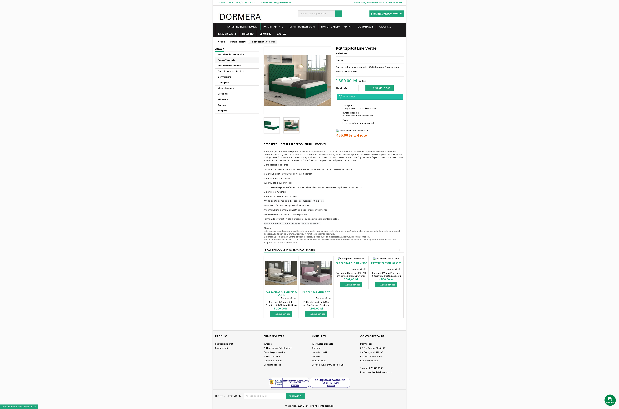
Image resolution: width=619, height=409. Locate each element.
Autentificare (374, 2)
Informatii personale (322, 343)
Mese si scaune (227, 33)
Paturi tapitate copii (302, 26)
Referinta (341, 53)
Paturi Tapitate (273, 26)
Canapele (385, 26)
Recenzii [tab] (320, 144)
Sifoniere (265, 33)
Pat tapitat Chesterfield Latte (281, 293)
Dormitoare (365, 26)
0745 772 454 (233, 2)
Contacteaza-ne (272, 364)
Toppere (222, 110)
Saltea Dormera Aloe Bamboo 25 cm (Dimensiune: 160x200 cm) (36, 399)
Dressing (248, 33)
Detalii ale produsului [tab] (296, 144)
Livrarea (268, 343)
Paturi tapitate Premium (242, 26)
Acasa (219, 49)
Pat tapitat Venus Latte (386, 263)
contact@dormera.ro (280, 2)
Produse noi (221, 348)
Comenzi (316, 348)
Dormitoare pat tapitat (336, 26)
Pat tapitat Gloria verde (351, 263)
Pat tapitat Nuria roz (316, 292)
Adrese (316, 356)
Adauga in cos (379, 88)
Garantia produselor (274, 352)
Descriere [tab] (270, 144)
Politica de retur (272, 356)
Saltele (281, 33)
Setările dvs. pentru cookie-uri (328, 364)
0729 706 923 (248, 2)
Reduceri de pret (224, 343)
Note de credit (319, 352)
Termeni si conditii (273, 360)
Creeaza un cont (394, 2)
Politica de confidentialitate (278, 348)
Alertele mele (319, 360)
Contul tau (320, 336)
